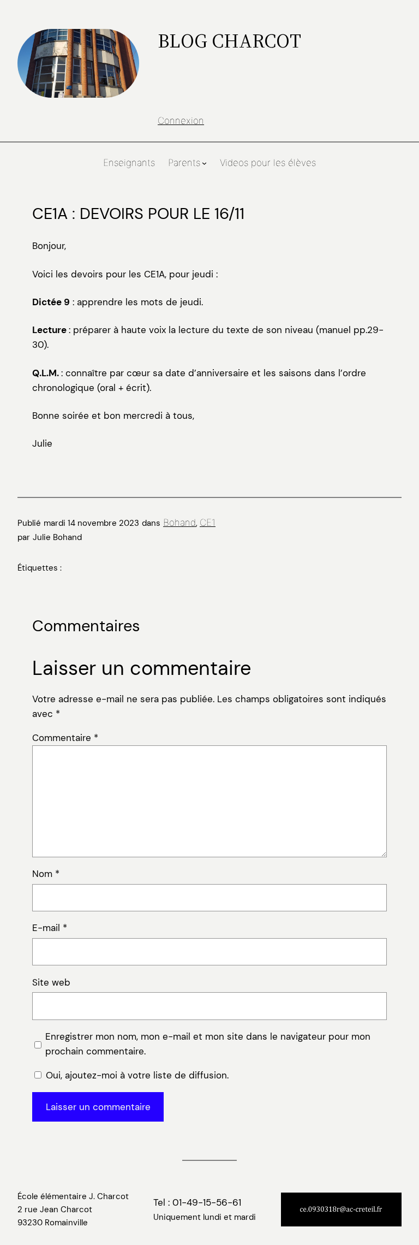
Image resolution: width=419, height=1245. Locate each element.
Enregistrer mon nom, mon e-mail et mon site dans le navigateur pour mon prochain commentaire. (207, 1043)
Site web (51, 982)
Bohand (179, 522)
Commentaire (65, 738)
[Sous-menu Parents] (204, 163)
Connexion (181, 120)
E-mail (49, 928)
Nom (45, 874)
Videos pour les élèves (268, 162)
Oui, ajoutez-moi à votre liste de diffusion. (136, 1075)
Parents (184, 162)
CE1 (208, 522)
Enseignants (129, 162)
